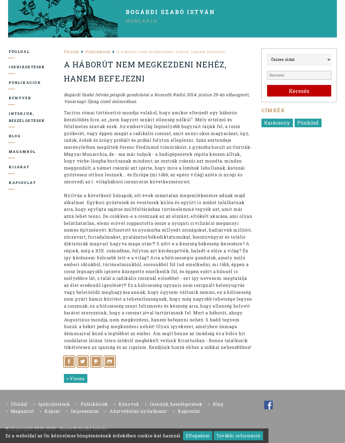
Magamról (12, 151)
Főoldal (12, 51)
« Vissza (76, 378)
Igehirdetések (12, 67)
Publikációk (12, 82)
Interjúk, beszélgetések (12, 117)
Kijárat (12, 167)
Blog (12, 136)
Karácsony (277, 123)
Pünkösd (308, 123)
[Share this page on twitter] (82, 361)
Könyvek (12, 98)
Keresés (299, 91)
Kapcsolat (12, 182)
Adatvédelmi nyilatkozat (138, 411)
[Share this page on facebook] (69, 361)
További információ (238, 435)
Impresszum (85, 411)
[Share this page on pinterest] (96, 361)
